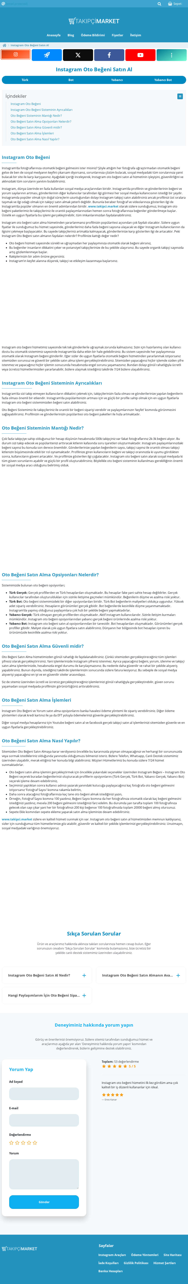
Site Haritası (173, 1255)
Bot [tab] (71, 80)
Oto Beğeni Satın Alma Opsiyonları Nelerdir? (41, 121)
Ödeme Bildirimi (93, 35)
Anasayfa (54, 35)
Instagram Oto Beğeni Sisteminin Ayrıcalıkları (42, 110)
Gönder (44, 1202)
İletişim (135, 35)
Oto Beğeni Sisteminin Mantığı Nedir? (36, 116)
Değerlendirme (20, 1135)
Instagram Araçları (112, 1255)
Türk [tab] (25, 80)
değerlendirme (120, 1062)
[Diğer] (172, 55)
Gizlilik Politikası (136, 1263)
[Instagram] (16, 54)
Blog (71, 35)
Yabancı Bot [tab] (163, 80)
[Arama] (159, 3)
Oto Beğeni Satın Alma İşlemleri (32, 133)
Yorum (14, 1153)
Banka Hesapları (110, 1271)
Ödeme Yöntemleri (144, 1255)
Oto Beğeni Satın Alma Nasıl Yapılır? (35, 139)
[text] (36, 1143)
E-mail (13, 1108)
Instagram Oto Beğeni (26, 104)
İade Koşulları (108, 1263)
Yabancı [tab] (117, 80)
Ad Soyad (16, 1082)
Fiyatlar (117, 35)
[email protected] (17, 4)
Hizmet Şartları (164, 1263)
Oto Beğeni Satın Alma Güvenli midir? (36, 127)
